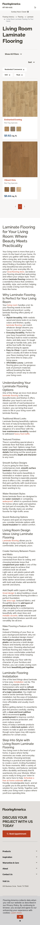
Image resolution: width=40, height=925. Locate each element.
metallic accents (10, 615)
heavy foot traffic (22, 434)
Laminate (30, 17)
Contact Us (7, 874)
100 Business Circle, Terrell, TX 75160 (16, 886)
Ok (20, 917)
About (5, 868)
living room (12, 305)
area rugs (11, 600)
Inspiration (7, 857)
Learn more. (16, 913)
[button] (24, 69)
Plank (18, 75)
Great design (8, 593)
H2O (6, 75)
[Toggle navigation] (35, 7)
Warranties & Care (11, 863)
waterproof (8, 501)
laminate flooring (14, 325)
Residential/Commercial (13, 69)
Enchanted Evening (13, 119)
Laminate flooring (11, 540)
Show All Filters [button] (12, 54)
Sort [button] (30, 62)
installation (19, 682)
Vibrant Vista (10, 180)
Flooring (20, 17)
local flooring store (15, 272)
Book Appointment (17, 834)
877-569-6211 (7, 7)
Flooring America (8, 17)
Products (7, 851)
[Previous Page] (15, 206)
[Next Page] (24, 206)
